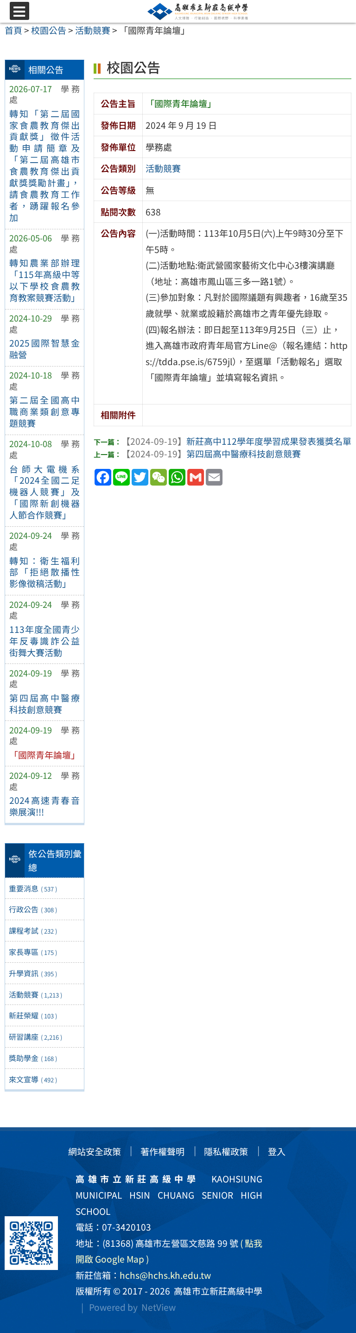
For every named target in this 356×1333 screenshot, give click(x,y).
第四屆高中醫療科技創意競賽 (44, 703)
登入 (277, 1151)
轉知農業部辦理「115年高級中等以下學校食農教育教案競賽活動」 (44, 280)
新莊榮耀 (33, 1015)
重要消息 (33, 888)
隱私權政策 (226, 1151)
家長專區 (33, 951)
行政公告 (33, 909)
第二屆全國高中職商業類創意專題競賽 (44, 411)
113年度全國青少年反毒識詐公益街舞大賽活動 (44, 641)
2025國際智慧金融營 (44, 348)
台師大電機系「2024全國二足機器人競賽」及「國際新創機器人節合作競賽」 (44, 492)
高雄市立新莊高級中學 (216, 1290)
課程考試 (33, 930)
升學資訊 (33, 973)
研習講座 (35, 1036)
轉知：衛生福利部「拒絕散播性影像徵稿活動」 (44, 572)
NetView (158, 1307)
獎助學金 (33, 1057)
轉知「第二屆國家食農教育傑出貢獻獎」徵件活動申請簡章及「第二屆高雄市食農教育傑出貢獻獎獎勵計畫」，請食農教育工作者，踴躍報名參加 (44, 165)
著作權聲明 (162, 1151)
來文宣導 (33, 1079)
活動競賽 (35, 994)
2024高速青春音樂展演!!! (44, 806)
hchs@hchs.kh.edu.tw (165, 1275)
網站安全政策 (94, 1151)
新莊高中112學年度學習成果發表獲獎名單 (236, 441)
